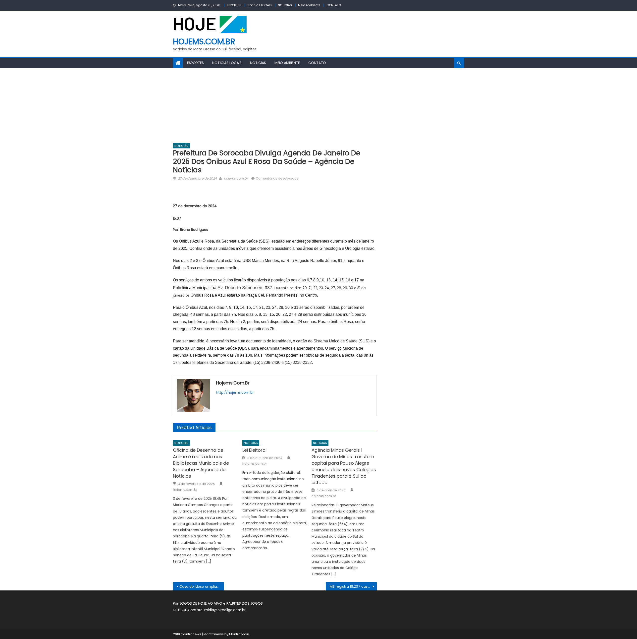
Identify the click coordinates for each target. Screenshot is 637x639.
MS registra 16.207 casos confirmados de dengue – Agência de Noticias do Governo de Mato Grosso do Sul (353, 586)
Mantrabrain (239, 634)
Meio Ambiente (309, 5)
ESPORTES (234, 5)
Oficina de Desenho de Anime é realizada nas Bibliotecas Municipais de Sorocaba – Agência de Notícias (201, 463)
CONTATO (333, 5)
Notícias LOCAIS (260, 5)
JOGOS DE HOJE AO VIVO (201, 603)
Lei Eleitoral (254, 450)
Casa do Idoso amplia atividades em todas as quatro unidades (201, 586)
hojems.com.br (204, 41)
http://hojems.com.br (235, 392)
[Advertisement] (318, 105)
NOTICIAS (285, 5)
